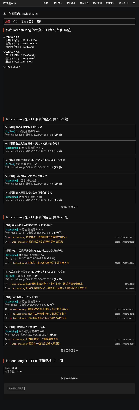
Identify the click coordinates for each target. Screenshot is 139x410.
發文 (23, 21)
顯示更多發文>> (69, 207)
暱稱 (39, 21)
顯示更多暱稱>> (69, 378)
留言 (31, 21)
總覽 (7, 21)
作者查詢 (14, 13)
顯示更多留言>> (69, 350)
